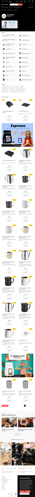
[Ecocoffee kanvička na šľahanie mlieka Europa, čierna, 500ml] (25, 307)
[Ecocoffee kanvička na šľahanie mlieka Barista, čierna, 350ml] (25, 179)
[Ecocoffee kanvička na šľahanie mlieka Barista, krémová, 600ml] (9, 255)
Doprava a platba (4, 478)
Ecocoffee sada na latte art (23, 340)
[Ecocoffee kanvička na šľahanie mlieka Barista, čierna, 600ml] (9, 204)
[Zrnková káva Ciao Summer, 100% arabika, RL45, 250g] (17, 135)
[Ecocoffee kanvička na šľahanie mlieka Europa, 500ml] (9, 307)
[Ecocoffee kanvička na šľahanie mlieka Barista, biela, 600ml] (9, 229)
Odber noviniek (4, 489)
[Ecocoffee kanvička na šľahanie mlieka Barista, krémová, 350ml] (25, 229)
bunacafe (22, 439)
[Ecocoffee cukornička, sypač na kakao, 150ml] (9, 384)
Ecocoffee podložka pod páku (23, 111)
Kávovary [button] (6, 7)
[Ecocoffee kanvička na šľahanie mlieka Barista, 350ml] (25, 153)
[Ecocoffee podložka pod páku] (25, 104)
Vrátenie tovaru (7, 479)
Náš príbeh (25, 2)
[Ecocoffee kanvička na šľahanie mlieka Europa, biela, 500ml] (9, 333)
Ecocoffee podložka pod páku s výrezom (8, 160)
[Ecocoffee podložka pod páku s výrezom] (9, 153)
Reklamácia (3, 479)
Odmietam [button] (27, 491)
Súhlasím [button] (22, 491)
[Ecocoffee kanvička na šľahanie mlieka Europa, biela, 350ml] (25, 281)
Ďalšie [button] (32, 7)
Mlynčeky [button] (11, 7)
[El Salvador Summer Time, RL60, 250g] (17, 365)
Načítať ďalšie (5, 405)
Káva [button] (2, 7)
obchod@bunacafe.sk (12, 26)
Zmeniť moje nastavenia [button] (24, 493)
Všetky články (17, 434)
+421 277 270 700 (11, 25)
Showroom (3, 485)
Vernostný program (4, 480)
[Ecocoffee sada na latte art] (25, 333)
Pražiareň (3, 486)
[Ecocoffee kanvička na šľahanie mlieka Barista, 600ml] (9, 179)
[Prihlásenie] (29, 4)
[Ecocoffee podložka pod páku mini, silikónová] (9, 104)
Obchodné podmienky (5, 481)
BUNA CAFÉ (5, 4)
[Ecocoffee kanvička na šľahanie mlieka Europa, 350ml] (25, 255)
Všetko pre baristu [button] (17, 7)
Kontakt (3, 488)
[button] (32, 1)
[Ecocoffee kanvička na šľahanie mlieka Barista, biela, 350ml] (25, 204)
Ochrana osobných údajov (5, 482)
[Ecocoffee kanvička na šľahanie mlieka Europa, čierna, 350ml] (9, 281)
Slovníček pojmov (10, 2)
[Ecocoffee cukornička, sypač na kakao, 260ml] (25, 384)
